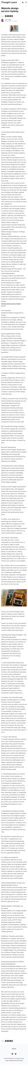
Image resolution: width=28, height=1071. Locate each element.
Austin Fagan (8, 19)
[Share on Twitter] (6, 16)
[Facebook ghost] (12, 1053)
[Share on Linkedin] (10, 16)
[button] (23, 2)
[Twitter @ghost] (15, 1053)
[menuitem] (14, 1048)
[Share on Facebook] (8, 16)
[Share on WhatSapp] (12, 16)
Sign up (14, 1048)
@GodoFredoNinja (18, 1060)
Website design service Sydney (11, 303)
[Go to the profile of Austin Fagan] (2, 20)
